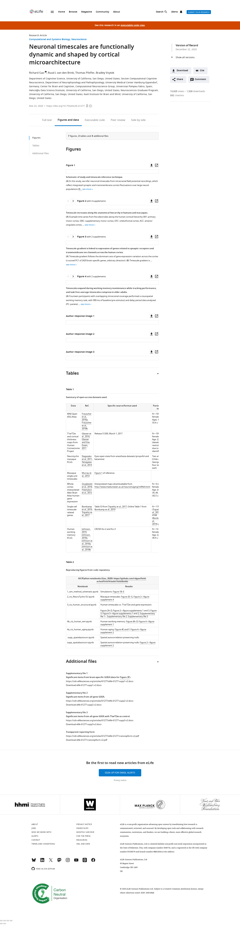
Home (61, 12)
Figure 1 (98, 473)
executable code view (133, 25)
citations (177, 95)
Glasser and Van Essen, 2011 (86, 444)
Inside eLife (82, 828)
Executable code (95, 120)
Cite (202, 71)
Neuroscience (79, 39)
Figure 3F (124, 677)
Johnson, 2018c (86, 536)
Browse (73, 12)
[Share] (4, 920)
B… (80, 189)
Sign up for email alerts (120, 772)
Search (159, 12)
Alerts (174, 12)
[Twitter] (50, 861)
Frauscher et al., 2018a (86, 416)
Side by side (138, 120)
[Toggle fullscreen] (8, 920)
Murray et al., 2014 (86, 474)
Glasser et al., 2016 (86, 435)
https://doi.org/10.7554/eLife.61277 (65, 106)
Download (182, 71)
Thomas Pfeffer (85, 73)
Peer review (118, 120)
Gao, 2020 (107, 578)
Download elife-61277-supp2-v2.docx (84, 704)
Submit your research (198, 12)
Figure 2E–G (127, 596)
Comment (201, 80)
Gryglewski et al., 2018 (87, 485)
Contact (36, 840)
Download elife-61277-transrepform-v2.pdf (86, 740)
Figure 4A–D (132, 621)
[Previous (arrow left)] (1, 923)
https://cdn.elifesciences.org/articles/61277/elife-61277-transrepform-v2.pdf (102, 736)
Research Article (38, 35)
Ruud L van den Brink (61, 73)
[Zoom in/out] (11, 920)
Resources (81, 840)
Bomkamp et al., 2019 (87, 508)
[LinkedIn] (42, 861)
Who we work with (41, 832)
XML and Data (83, 844)
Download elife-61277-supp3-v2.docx (84, 724)
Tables (35, 145)
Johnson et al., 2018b (87, 548)
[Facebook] (93, 861)
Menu (52, 12)
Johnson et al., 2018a (87, 542)
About (116, 12)
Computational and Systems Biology (49, 39)
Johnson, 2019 (86, 531)
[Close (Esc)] (1, 920)
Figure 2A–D (106, 610)
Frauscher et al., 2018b (86, 425)
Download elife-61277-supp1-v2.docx (84, 685)
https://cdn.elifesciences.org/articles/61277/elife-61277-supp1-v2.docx (99, 681)
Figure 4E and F (122, 629)
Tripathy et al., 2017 (87, 514)
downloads (196, 91)
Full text (47, 120)
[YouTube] (76, 861)
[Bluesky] (34, 861)
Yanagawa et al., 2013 (87, 464)
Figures (68, 120)
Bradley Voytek (105, 73)
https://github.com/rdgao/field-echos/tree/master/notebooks (121, 580)
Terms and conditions (43, 844)
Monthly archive (85, 832)
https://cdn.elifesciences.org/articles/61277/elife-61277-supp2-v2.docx (99, 700)
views (177, 91)
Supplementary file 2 (117, 616)
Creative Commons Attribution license (180, 889)
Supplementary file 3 (138, 616)
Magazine (86, 12)
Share (180, 79)
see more (86, 189)
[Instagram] (67, 861)
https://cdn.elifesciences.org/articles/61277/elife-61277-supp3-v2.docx (99, 720)
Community (102, 12)
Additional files (40, 153)
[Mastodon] (59, 861)
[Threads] (84, 861)
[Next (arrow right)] (4, 923)
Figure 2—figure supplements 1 (128, 610)
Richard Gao (36, 73)
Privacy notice (120, 780)
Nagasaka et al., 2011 (87, 458)
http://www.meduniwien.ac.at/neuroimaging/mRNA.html (122, 486)
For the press (83, 836)
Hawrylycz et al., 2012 (87, 491)
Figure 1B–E (118, 591)
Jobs (34, 828)
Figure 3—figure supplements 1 (118, 613)
